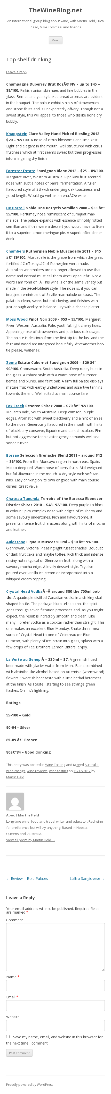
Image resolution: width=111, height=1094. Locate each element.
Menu (56, 40)
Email (12, 997)
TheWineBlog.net (55, 10)
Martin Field (15, 777)
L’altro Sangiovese (87, 878)
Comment (14, 919)
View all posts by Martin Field (30, 840)
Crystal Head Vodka (24, 591)
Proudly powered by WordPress (29, 1084)
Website (13, 1016)
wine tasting (58, 771)
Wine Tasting (55, 764)
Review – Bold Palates (27, 878)
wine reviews (37, 771)
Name (13, 976)
